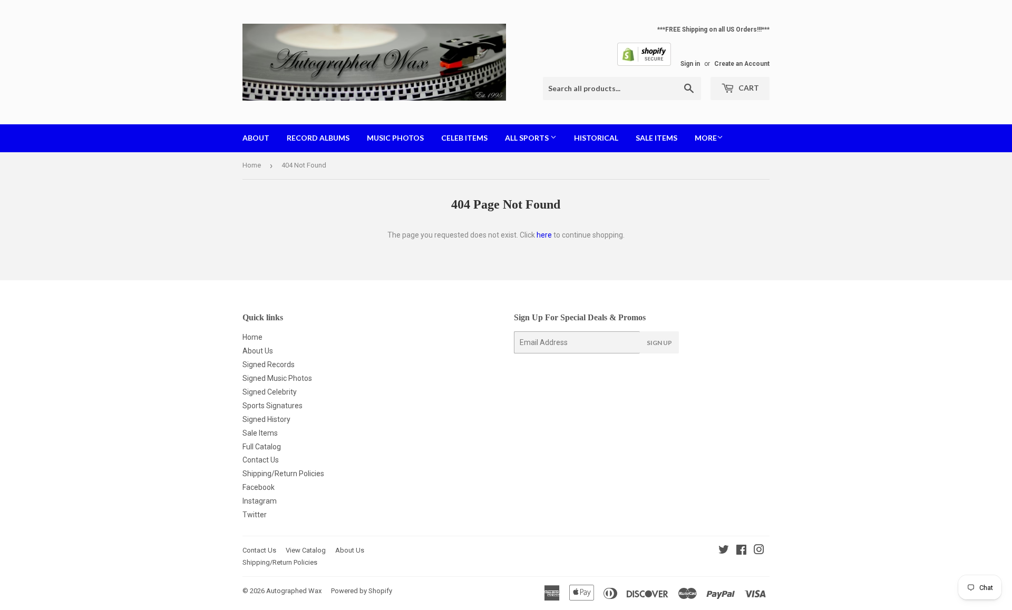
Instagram (259, 501)
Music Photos (395, 137)
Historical (596, 137)
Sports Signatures (272, 405)
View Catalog (306, 550)
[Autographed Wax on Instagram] (759, 551)
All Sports (527, 137)
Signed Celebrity (269, 392)
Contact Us (260, 460)
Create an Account (742, 63)
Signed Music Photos (277, 378)
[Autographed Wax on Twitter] (723, 551)
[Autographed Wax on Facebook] (741, 551)
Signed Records (268, 364)
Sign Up (659, 343)
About (255, 137)
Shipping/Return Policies (283, 473)
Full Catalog (261, 446)
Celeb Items (464, 137)
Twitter (254, 514)
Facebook (258, 487)
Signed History (266, 419)
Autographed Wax (294, 591)
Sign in (690, 63)
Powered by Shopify (361, 591)
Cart (748, 87)
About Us (257, 351)
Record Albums (318, 137)
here (544, 235)
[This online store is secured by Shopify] (644, 63)
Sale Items (656, 137)
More (706, 137)
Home (251, 165)
